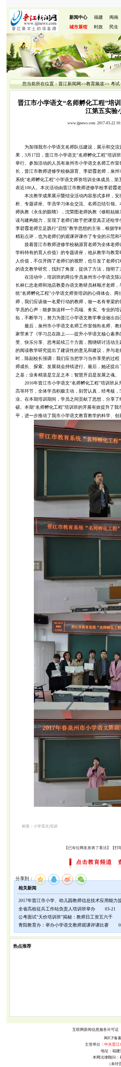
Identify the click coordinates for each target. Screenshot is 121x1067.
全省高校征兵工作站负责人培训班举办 (56, 909)
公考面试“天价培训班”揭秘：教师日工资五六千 (65, 917)
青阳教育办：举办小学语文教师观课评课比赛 (63, 925)
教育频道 (95, 83)
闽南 (113, 17)
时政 (98, 27)
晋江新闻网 (69, 83)
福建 (98, 17)
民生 (113, 27)
